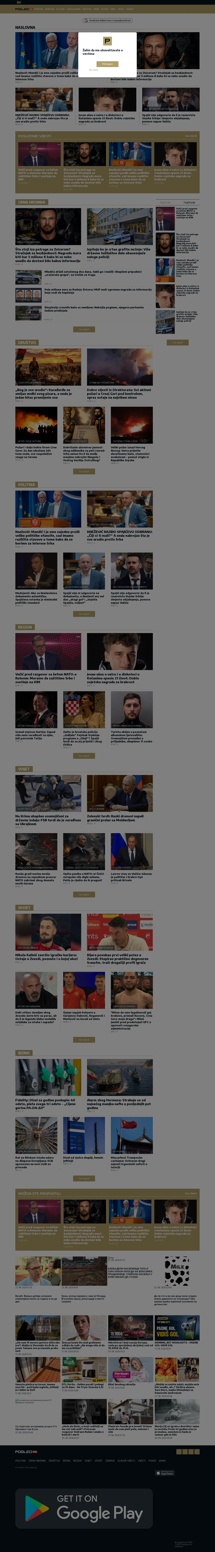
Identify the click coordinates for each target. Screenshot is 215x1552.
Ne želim (93, 70)
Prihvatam (107, 64)
